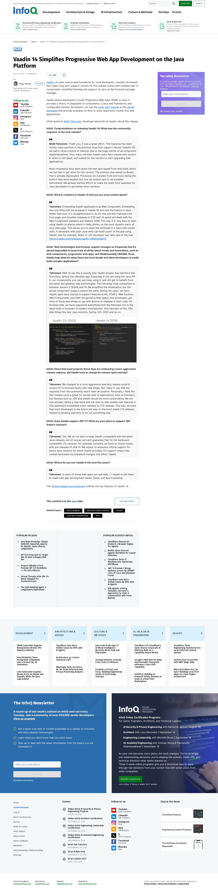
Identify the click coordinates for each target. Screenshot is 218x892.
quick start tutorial (108, 107)
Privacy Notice (150, 884)
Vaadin (50, 82)
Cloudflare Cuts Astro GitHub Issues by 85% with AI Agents (121, 582)
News (33, 42)
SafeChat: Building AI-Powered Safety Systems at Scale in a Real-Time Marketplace (148, 678)
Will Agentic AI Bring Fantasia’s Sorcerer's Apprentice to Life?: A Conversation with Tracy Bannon (120, 593)
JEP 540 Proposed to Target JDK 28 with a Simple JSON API (34, 557)
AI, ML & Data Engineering (141, 633)
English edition (93, 4)
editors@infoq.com (64, 884)
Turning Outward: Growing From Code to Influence (108, 661)
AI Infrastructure (111, 12)
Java (17, 49)
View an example (24, 718)
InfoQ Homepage (20, 42)
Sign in (199, 3)
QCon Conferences (22, 817)
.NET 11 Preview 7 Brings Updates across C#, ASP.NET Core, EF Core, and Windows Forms (121, 572)
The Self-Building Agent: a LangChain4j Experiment (33, 588)
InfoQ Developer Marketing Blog (28, 850)
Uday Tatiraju (25, 83)
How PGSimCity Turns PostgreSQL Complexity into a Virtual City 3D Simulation (28, 661)
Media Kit (17, 845)
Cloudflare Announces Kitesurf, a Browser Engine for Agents (120, 544)
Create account (20, 807)
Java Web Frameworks (77, 516)
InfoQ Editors (19, 831)
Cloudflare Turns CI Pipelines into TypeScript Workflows (120, 561)
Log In (16, 812)
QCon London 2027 (77, 859)
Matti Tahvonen (72, 121)
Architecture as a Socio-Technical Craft (68, 658)
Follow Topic (127, 501)
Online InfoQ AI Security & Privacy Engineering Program (84, 810)
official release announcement (68, 486)
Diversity (17, 855)
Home (16, 802)
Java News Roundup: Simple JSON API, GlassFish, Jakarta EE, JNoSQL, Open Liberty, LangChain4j (34, 545)
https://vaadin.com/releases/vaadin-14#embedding (77, 238)
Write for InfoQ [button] (109, 4)
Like (54, 75)
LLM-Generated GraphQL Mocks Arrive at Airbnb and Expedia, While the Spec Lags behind (30, 675)
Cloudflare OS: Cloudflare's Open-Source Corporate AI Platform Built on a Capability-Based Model (148, 649)
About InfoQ (19, 836)
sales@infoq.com (42, 884)
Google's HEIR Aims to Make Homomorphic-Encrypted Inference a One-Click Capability (148, 663)
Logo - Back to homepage (25, 10)
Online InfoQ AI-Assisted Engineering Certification (86, 836)
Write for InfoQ (20, 826)
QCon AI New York (76, 852)
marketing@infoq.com (87, 884)
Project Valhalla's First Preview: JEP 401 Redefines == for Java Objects (34, 568)
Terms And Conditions (167, 884)
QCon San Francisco (77, 844)
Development (51, 12)
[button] (181, 104)
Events (176, 12)
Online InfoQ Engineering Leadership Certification (86, 826)
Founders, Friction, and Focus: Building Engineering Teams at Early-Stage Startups (108, 673)
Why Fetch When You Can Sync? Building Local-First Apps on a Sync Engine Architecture (186, 673)
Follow (39, 83)
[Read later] (64, 75)
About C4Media (20, 841)
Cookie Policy (183, 884)
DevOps (164, 12)
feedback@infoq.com (22, 884)
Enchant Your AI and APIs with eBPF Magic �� (186, 661)
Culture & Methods (140, 12)
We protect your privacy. (171, 111)
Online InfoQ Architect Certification (85, 818)
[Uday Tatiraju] (15, 83)
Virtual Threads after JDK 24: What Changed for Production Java (35, 578)
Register (185, 3)
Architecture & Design (80, 12)
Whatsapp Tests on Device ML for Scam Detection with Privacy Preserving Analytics (69, 669)
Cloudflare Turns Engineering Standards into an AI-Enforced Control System (187, 649)
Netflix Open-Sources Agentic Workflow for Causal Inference (122, 553)
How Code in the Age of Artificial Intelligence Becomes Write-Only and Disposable (107, 649)
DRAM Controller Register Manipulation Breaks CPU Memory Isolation (29, 647)
